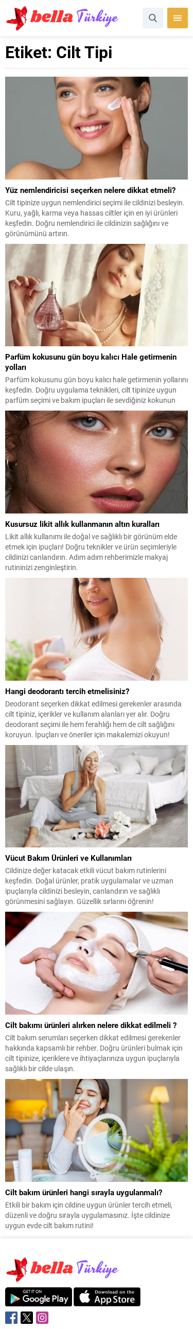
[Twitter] (27, 1318)
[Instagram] (42, 1318)
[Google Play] (38, 1301)
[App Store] (107, 1301)
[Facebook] (11, 1318)
